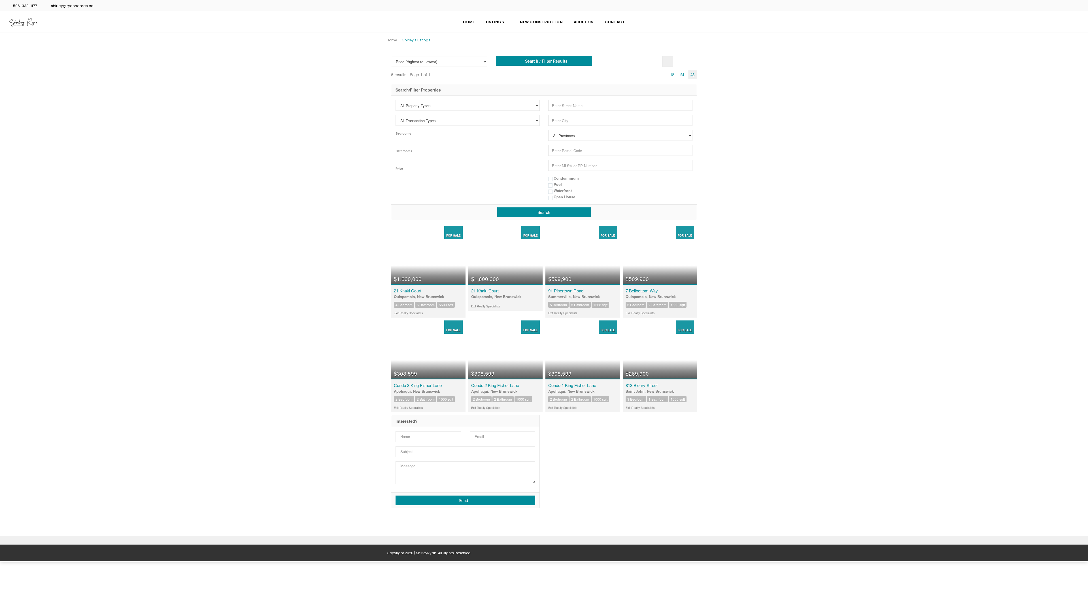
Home (469, 22)
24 (682, 74)
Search (543, 212)
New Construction (541, 22)
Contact (615, 22)
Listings (495, 22)
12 (672, 74)
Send (464, 500)
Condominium (565, 178)
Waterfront (562, 190)
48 (692, 74)
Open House (563, 197)
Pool (557, 184)
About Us (583, 22)
